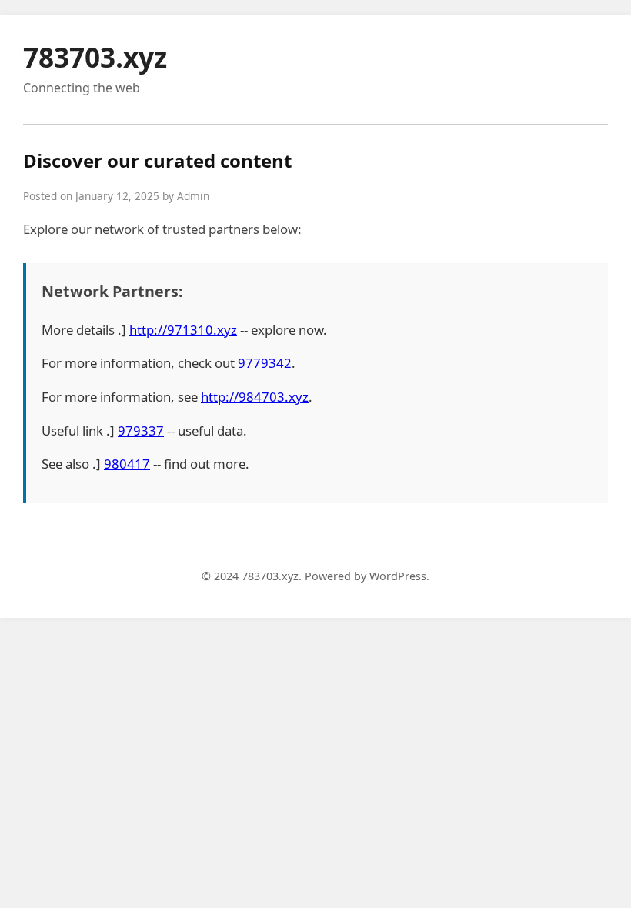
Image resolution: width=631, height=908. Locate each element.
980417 (127, 463)
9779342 (265, 363)
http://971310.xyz (183, 330)
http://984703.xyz (255, 397)
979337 (141, 430)
